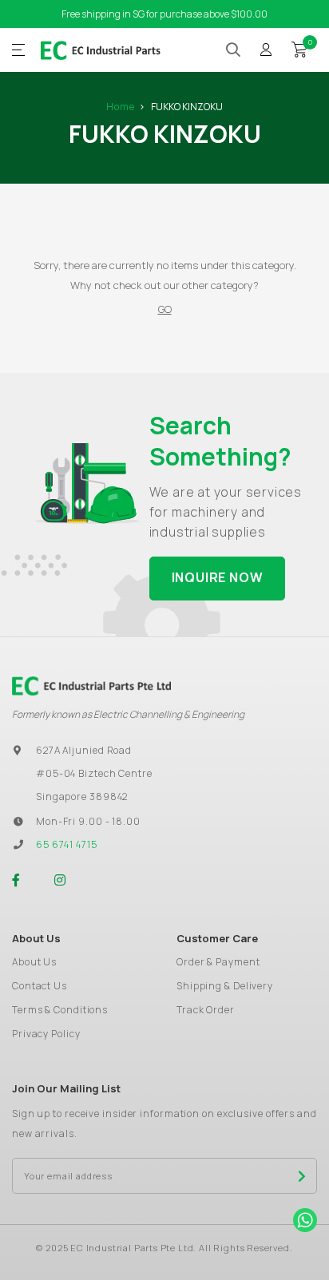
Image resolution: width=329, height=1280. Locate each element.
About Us (34, 962)
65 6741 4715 (66, 844)
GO (165, 309)
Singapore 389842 (82, 796)
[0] (299, 49)
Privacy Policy (46, 1033)
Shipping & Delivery (224, 986)
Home (120, 106)
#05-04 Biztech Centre (94, 773)
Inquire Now (218, 577)
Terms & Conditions (60, 1009)
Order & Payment (218, 962)
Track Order (205, 1009)
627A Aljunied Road (84, 750)
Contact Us (39, 986)
